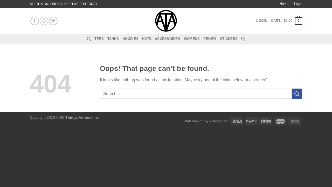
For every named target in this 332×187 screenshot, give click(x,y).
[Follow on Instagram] (44, 21)
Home (284, 4)
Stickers (229, 39)
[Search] (89, 39)
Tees (99, 39)
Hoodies (130, 39)
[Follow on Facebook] (34, 21)
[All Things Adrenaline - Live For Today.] (166, 20)
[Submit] (297, 94)
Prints (209, 39)
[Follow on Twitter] (53, 21)
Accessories (167, 39)
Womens (192, 39)
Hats (146, 39)
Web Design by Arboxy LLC (206, 121)
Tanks (113, 39)
